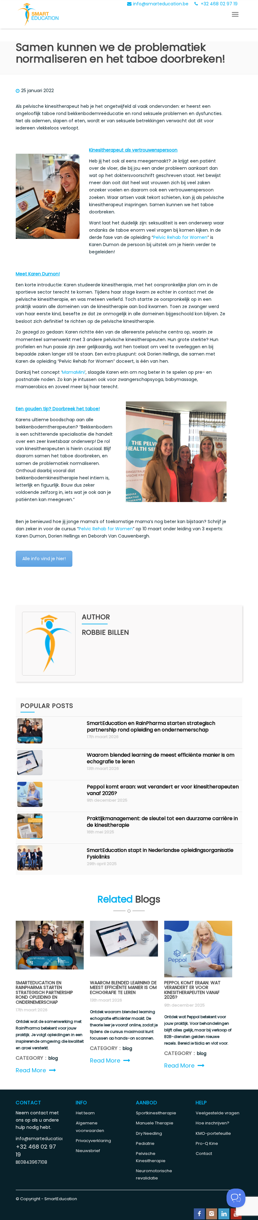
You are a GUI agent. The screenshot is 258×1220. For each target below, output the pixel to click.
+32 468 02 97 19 (218, 4)
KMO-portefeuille (213, 1133)
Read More (31, 1070)
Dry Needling (149, 1133)
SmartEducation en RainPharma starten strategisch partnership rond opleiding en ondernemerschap (151, 726)
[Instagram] (211, 1213)
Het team (85, 1113)
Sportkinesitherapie (156, 1113)
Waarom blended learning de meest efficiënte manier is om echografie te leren (160, 758)
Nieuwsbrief (88, 1151)
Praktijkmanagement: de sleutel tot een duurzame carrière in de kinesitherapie (162, 821)
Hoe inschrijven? (212, 1123)
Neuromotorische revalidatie (154, 1174)
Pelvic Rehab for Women (180, 237)
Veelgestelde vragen (217, 1113)
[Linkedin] (223, 1213)
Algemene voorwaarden (90, 1126)
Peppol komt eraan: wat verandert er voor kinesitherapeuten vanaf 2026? (163, 790)
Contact (204, 1154)
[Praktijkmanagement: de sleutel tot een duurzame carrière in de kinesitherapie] (29, 837)
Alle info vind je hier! (44, 558)
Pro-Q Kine (207, 1143)
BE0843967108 (31, 1162)
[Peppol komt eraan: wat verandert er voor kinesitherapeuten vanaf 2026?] (29, 805)
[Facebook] (199, 1213)
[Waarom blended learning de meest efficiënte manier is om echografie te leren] (29, 773)
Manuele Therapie (154, 1123)
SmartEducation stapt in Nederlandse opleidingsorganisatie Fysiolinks (160, 853)
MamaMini (73, 372)
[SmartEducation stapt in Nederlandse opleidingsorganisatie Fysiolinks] (29, 869)
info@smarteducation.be (160, 4)
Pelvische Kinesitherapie (150, 1157)
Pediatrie (145, 1143)
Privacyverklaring (93, 1141)
